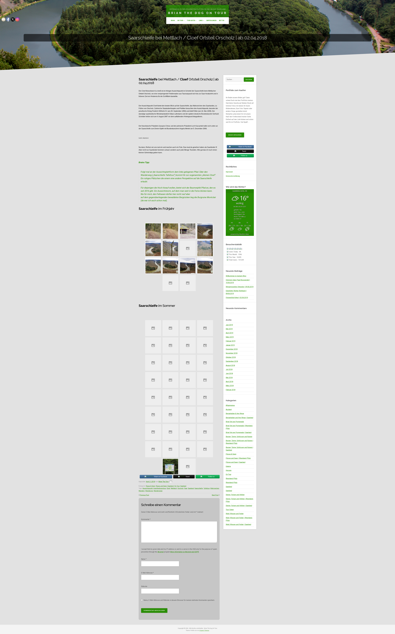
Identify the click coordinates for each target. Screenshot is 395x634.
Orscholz (181, 488)
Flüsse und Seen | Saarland (165, 486)
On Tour (180, 20)
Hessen (228, 470)
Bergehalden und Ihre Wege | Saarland (239, 418)
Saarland (183, 486)
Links (201, 20)
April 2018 (229, 382)
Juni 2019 (229, 325)
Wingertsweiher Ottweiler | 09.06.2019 (239, 287)
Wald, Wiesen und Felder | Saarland (238, 524)
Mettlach (174, 488)
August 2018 (230, 365)
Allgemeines (230, 405)
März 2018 (230, 386)
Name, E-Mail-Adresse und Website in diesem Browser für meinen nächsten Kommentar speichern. (179, 600)
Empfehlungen (211, 20)
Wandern (142, 491)
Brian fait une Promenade (235, 422)
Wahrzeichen (214, 488)
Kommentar (145, 519)
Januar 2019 (230, 345)
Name (143, 559)
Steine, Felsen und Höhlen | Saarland (239, 506)
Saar (185, 488)
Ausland (229, 410)
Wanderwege (158, 491)
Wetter (221, 20)
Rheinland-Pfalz (231, 479)
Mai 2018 (229, 378)
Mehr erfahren (236, 135)
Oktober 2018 (231, 357)
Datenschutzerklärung (233, 176)
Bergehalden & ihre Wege (235, 414)
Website (144, 586)
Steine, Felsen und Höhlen (235, 495)
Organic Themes (204, 630)
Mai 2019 (229, 329)
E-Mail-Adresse (147, 573)
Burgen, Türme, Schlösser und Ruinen (239, 437)
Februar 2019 (230, 341)
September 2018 (232, 361)
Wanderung (149, 491)
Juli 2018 (229, 369)
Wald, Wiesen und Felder (235, 514)
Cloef (168, 488)
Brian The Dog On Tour (197, 13)
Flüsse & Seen (150, 486)
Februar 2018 (230, 390)
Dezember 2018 (232, 349)
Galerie (228, 466)
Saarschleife (199, 488)
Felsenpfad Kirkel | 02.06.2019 (237, 298)
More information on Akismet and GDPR (184, 552)
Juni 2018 (229, 373)
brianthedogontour (159, 488)
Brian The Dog (164, 482)
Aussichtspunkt (148, 488)
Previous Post (144, 495)
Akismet (161, 552)
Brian (173, 20)
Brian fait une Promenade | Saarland (238, 432)
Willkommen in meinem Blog (236, 276)
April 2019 (229, 333)
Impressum (229, 172)
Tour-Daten (191, 20)
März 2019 (230, 337)
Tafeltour (207, 488)
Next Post (215, 495)
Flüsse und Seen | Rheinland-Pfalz (238, 458)
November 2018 (231, 353)
